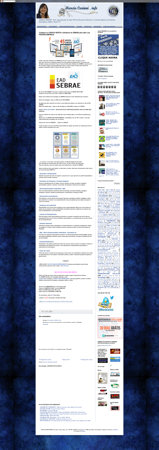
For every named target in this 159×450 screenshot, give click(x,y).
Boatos (102, 203)
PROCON (116, 262)
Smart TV (111, 272)
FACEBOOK (111, 221)
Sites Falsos (115, 270)
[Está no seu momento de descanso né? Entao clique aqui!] (56, 301)
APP (105, 194)
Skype (99, 272)
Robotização (113, 266)
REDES (103, 266)
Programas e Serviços (104, 263)
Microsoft (116, 252)
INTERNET (102, 237)
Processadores (109, 262)
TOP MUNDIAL (53, 26)
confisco (117, 212)
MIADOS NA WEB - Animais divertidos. (49, 415)
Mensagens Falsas (108, 246)
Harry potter (115, 229)
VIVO (119, 284)
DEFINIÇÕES (97, 26)
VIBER (99, 283)
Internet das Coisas (103, 239)
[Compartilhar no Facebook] (50, 311)
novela (116, 256)
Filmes (116, 222)
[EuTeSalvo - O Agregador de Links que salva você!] (115, 353)
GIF (98, 225)
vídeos (110, 283)
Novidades (101, 258)
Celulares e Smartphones (112, 207)
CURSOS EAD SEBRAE (49, 109)
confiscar (111, 212)
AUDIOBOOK (115, 196)
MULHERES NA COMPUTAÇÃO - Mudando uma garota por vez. (56, 419)
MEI (98, 245)
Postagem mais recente (45, 359)
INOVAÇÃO (100, 235)
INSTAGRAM (109, 235)
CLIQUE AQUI (42, 278)
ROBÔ (107, 266)
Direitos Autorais (111, 216)
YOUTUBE (113, 287)
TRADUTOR (105, 280)
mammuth (115, 429)
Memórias (109, 245)
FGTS (112, 222)
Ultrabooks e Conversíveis (111, 282)
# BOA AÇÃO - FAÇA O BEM (105, 189)
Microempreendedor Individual (104, 252)
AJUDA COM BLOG (109, 191)
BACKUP (111, 199)
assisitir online (111, 194)
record (99, 266)
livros (111, 242)
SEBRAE (115, 267)
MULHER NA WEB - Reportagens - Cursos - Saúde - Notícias (55, 417)
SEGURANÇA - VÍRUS (113, 269)
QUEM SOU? (87, 26)
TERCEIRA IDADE (110, 279)
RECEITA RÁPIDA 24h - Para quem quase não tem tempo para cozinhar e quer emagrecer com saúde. (65, 420)
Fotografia (100, 224)
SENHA (108, 270)
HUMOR (116, 231)
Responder (45, 324)
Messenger (118, 246)
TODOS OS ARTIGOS (109, 26)
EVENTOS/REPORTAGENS (67, 26)
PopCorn (110, 260)
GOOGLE (100, 227)
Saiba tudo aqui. (64, 265)
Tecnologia (102, 277)
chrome (102, 209)
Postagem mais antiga (86, 359)
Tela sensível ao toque (115, 277)
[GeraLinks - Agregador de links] (115, 361)
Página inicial (66, 359)
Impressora (100, 232)
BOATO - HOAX (115, 202)
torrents (99, 280)
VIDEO (104, 283)
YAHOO (108, 287)
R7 (114, 263)
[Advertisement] (65, 354)
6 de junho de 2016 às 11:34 (54, 320)
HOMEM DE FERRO (107, 231)
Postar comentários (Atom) (50, 362)
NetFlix (116, 253)
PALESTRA (109, 259)
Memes (103, 245)
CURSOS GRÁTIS (108, 215)
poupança (117, 260)
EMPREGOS (104, 219)
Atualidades (103, 196)
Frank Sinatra (112, 224)
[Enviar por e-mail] (45, 311)
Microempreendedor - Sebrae (107, 250)
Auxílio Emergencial (110, 197)
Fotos (105, 224)
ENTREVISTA (111, 219)
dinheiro (104, 216)
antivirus (116, 192)
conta (109, 213)
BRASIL (117, 203)
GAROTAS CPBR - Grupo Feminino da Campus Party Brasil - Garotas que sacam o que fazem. (63, 414)
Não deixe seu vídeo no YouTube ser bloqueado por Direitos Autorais (113, 113)
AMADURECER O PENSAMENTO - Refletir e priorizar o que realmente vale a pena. (61, 407)
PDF (115, 259)
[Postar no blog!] (47, 311)
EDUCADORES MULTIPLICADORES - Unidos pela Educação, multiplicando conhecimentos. (62, 412)
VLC (101, 286)
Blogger (83, 431)
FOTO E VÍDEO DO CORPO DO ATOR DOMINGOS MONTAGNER (113, 105)
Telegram (101, 279)
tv (117, 280)
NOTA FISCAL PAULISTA (112, 255)
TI (117, 279)
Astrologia (118, 194)
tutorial (112, 280)
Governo (112, 228)
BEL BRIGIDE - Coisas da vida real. (49, 410)
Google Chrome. (110, 227)
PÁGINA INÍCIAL (42, 26)
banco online (117, 200)
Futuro (117, 224)
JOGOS (114, 241)
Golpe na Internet (111, 225)
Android (102, 192)
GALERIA (79, 26)
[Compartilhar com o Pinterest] (51, 311)
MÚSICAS (107, 253)
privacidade (100, 262)
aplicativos (100, 194)
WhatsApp (107, 286)
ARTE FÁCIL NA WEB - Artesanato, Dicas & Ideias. (52, 408)
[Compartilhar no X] (48, 311)
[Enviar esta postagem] (42, 311)
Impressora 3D (112, 232)
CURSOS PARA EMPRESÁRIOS (61, 278)
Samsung (108, 267)
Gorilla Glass (106, 228)
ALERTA (118, 191)
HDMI (99, 231)
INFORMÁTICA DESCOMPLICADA (107, 234)
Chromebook (108, 209)
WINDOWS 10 (101, 287)
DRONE (99, 219)
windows (116, 286)
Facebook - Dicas (103, 222)
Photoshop (104, 260)
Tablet (116, 275)
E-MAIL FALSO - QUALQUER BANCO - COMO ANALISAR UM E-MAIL (113, 145)
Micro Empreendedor (109, 248)
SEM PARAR (103, 270)
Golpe (102, 225)
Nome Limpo (100, 255)
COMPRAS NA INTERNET (104, 210)
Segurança (101, 269)
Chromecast (116, 209)
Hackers (108, 229)
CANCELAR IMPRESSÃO (115, 206)
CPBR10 (113, 213)
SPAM (110, 275)
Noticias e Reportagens (105, 256)
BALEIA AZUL (105, 200)
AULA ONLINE (101, 197)
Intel (117, 235)
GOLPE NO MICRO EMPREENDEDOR (57, 264)
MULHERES (100, 253)
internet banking (115, 237)
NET (112, 253)
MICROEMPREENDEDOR (104, 249)
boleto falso (110, 203)
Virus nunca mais (110, 284)
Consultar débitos (102, 213)
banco (112, 200)
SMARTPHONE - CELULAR (109, 274)
